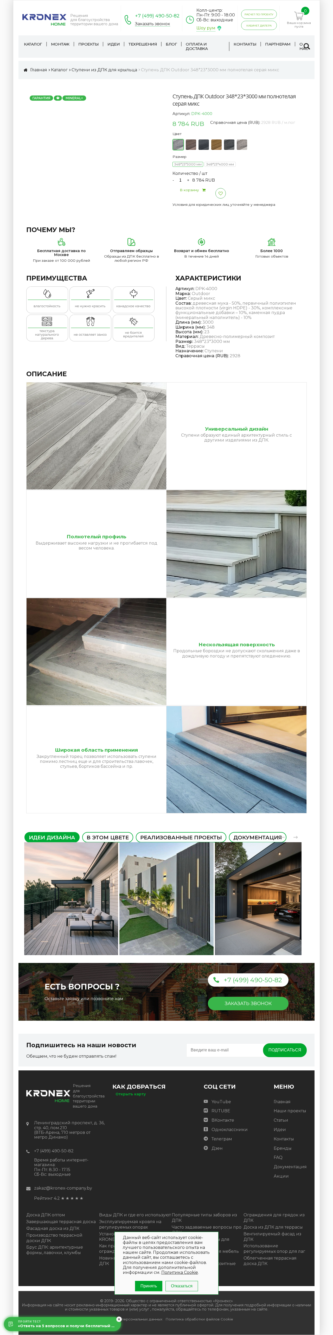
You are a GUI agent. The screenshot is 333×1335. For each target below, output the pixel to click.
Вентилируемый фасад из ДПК (272, 1236)
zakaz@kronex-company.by (63, 1188)
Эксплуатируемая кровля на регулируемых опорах (130, 1224)
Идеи (280, 1129)
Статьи (281, 1120)
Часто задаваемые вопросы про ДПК (206, 1230)
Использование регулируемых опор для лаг (274, 1248)
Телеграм (222, 1138)
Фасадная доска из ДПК (52, 1228)
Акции (281, 1176)
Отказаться (182, 1286)
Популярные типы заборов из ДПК (204, 1217)
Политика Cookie (179, 1272)
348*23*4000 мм (220, 164)
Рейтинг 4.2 (47, 1198)
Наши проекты (290, 1110)
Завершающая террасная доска (61, 1221)
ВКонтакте (223, 1120)
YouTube (221, 1101)
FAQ (278, 1157)
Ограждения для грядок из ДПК (274, 1217)
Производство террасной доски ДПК (54, 1238)
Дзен (217, 1148)
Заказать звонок (152, 24)
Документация (290, 1166)
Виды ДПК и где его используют (135, 1214)
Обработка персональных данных (131, 1319)
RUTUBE (221, 1110)
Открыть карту (131, 1094)
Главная (282, 1101)
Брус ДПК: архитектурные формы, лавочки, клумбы (54, 1250)
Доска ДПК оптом (45, 1214)
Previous (282, 837)
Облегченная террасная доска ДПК (270, 1261)
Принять (148, 1286)
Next (295, 837)
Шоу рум (205, 27)
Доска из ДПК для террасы (273, 1227)
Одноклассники (230, 1129)
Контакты (284, 1138)
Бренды (283, 1148)
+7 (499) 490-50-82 (157, 16)
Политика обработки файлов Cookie (199, 1319)
